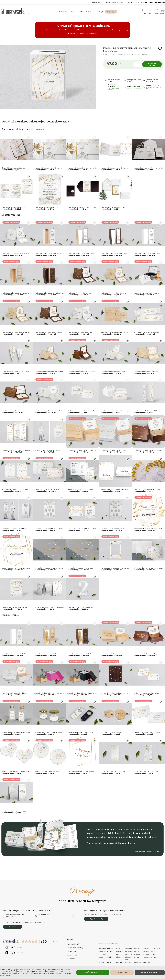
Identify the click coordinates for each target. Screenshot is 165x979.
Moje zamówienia (73, 944)
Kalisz (109, 962)
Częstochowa (148, 951)
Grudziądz (138, 962)
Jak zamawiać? (72, 955)
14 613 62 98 (121, 2)
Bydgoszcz (102, 951)
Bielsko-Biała (128, 958)
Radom (155, 951)
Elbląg (136, 957)
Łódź (118, 948)
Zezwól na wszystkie (93, 972)
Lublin (109, 951)
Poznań (137, 948)
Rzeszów (128, 954)
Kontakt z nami (72, 951)
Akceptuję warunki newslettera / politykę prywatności (26, 922)
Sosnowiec (102, 954)
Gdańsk (146, 948)
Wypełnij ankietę (96, 919)
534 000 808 (111, 2)
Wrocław (128, 948)
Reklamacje (71, 959)
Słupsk (155, 962)
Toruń (109, 954)
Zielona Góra (147, 954)
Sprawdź (55, 941)
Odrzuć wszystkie (149, 972)
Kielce (118, 954)
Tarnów (101, 962)
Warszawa (102, 948)
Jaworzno (146, 962)
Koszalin (119, 962)
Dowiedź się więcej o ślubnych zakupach (146, 851)
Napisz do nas (93, 833)
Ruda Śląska (147, 957)
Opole (100, 957)
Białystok (119, 951)
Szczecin (156, 948)
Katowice (128, 951)
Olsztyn (137, 954)
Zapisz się (13, 927)
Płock (118, 957)
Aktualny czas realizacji (75, 947)
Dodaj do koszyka (152, 64)
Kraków (110, 948)
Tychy (155, 954)
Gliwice (110, 957)
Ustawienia (122, 972)
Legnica (128, 962)
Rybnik (155, 957)
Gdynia (136, 951)
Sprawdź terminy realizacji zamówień (83, 33)
